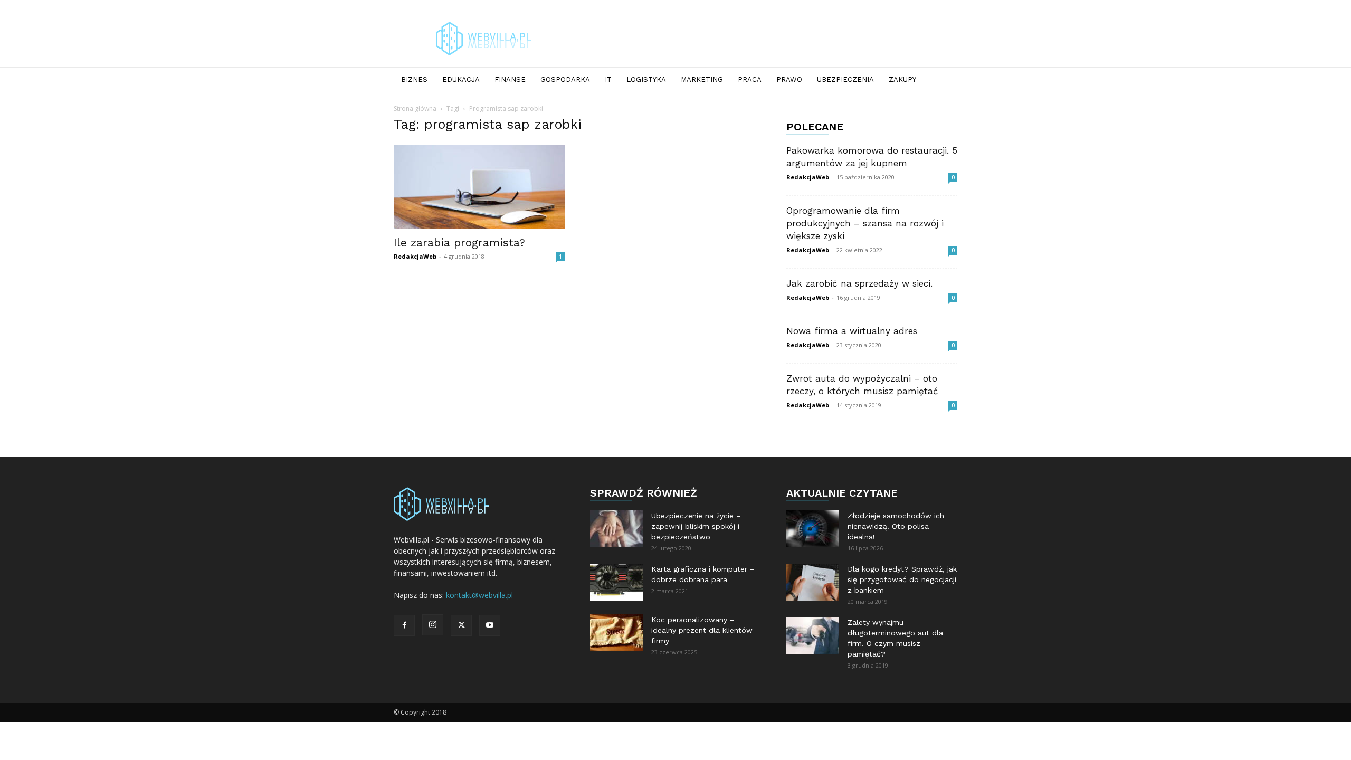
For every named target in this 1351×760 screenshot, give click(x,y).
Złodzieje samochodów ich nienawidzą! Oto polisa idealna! (896, 526)
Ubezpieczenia (845, 79)
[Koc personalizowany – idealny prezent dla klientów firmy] (616, 632)
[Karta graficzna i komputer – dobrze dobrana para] (616, 582)
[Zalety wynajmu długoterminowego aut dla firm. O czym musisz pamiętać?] (812, 635)
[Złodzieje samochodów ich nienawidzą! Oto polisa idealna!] (812, 528)
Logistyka (646, 79)
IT (608, 79)
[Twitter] (461, 625)
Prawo (789, 79)
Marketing (702, 79)
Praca (750, 79)
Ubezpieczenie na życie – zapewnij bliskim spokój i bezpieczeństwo (696, 526)
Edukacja (461, 79)
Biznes (414, 79)
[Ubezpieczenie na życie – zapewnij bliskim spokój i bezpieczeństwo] (616, 528)
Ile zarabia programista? (459, 242)
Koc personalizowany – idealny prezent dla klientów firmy (702, 630)
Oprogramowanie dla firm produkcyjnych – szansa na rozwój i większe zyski (865, 223)
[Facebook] (404, 625)
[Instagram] (432, 624)
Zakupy (902, 79)
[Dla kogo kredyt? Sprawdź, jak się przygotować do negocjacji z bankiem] (812, 582)
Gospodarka (565, 79)
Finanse (510, 79)
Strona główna (415, 108)
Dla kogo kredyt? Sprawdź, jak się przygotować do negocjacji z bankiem (902, 579)
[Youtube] (489, 625)
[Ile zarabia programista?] (479, 187)
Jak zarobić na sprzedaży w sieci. (859, 283)
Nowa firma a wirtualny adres (851, 331)
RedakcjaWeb (415, 256)
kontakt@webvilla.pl (479, 595)
